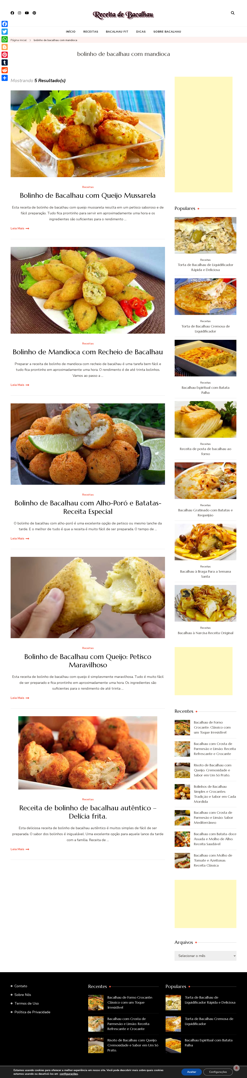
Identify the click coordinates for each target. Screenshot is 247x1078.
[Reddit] (4, 70)
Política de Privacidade (32, 1012)
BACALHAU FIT (117, 32)
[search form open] (232, 13)
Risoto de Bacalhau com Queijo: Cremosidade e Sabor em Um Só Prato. (212, 770)
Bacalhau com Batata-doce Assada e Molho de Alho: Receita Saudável (215, 839)
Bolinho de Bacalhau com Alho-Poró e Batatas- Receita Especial (87, 507)
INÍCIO (71, 32)
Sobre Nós (22, 994)
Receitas (88, 187)
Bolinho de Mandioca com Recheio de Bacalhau (88, 352)
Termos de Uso (26, 1003)
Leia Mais (17, 228)
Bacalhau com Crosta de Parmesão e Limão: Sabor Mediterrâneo (213, 817)
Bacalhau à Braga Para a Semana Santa (205, 574)
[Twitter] (4, 31)
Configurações (218, 1072)
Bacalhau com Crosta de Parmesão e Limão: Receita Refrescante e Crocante (215, 748)
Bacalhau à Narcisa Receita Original (205, 633)
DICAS (141, 32)
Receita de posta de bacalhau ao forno (205, 451)
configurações (69, 1073)
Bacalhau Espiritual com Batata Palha (205, 390)
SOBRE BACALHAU (167, 32)
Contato (20, 986)
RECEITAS (90, 32)
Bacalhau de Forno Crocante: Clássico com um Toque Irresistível (212, 727)
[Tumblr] (4, 62)
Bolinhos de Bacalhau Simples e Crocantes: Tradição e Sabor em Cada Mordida (215, 794)
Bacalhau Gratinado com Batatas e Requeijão (205, 512)
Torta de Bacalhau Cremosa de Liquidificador (205, 328)
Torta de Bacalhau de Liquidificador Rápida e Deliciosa (205, 267)
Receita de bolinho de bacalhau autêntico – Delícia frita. (87, 812)
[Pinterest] (4, 55)
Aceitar (191, 1072)
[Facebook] (4, 24)
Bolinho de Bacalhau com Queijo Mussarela (88, 195)
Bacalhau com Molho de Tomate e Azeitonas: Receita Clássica (213, 860)
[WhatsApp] (4, 39)
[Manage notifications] (236, 1068)
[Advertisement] (204, 134)
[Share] (4, 78)
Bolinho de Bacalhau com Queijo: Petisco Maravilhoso (87, 660)
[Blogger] (4, 47)
